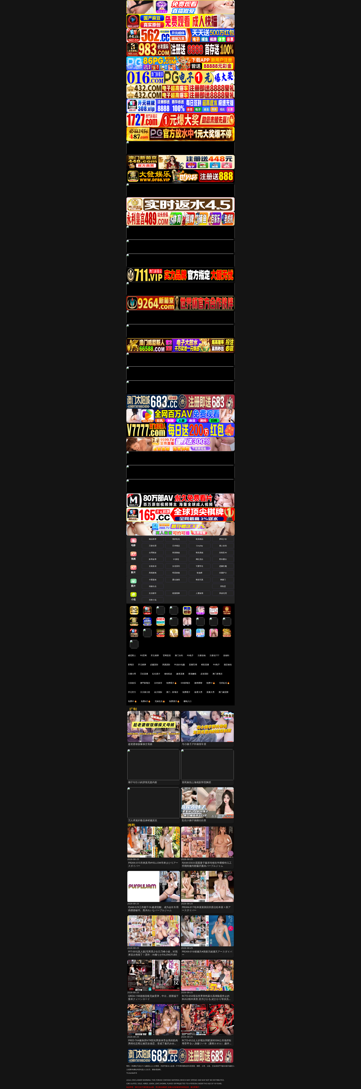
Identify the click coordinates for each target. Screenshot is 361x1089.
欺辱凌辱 (152, 559)
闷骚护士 (223, 572)
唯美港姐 (199, 552)
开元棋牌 (155, 655)
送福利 (226, 655)
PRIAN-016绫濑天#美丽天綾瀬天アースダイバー (207, 953)
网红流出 (199, 559)
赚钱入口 (188, 701)
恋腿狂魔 (223, 566)
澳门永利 (179, 655)
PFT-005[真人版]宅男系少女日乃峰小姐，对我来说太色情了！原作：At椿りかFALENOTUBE (153, 953)
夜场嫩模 (192, 673)
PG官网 (143, 655)
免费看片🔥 (171, 683)
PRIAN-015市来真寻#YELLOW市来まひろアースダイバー (153, 864)
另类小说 (152, 599)
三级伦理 (152, 545)
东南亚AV (223, 552)
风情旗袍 (152, 572)
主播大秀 (132, 673)
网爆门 (223, 579)
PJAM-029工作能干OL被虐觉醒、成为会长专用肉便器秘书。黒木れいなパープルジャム (153, 908)
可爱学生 (199, 566)
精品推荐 (152, 539)
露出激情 (176, 579)
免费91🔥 (132, 701)
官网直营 (167, 655)
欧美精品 (199, 539)
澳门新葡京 (218, 673)
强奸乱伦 (176, 539)
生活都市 (152, 593)
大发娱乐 (132, 683)
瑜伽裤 (199, 572)
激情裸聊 (198, 683)
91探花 (176, 559)
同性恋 (223, 586)
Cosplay (199, 545)
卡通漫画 (152, 579)
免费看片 (186, 692)
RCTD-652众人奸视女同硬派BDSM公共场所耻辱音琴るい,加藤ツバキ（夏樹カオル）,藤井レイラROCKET (207, 1043)
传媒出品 (152, 586)
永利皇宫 (158, 683)
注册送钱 (202, 655)
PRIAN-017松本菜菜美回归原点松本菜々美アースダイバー (206, 908)
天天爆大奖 (145, 692)
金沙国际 (158, 692)
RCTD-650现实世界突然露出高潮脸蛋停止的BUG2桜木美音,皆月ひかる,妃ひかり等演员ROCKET (205, 999)
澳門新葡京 (145, 683)
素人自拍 (223, 545)
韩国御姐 (176, 552)
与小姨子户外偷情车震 (194, 744)
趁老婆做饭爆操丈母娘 (140, 744)
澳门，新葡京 (172, 692)
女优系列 (176, 566)
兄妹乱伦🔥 (160, 701)
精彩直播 (205, 664)
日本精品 (176, 545)
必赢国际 (154, 664)
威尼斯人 (132, 655)
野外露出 (223, 559)
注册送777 (214, 655)
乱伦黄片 (156, 673)
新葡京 (131, 664)
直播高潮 (193, 664)
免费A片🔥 (146, 701)
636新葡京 (185, 683)
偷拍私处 (168, 673)
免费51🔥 (210, 683)
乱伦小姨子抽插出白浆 (194, 820)
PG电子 (190, 655)
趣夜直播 (180, 673)
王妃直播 (144, 673)
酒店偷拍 (228, 664)
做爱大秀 (198, 692)
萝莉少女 (223, 539)
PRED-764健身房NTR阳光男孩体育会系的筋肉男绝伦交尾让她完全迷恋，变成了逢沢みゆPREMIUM (153, 1043)
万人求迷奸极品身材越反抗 (142, 820)
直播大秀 (210, 692)
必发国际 (205, 673)
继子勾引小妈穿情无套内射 (142, 782)
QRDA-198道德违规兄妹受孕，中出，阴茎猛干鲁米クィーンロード (153, 997)
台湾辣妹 (152, 552)
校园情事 (176, 593)
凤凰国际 (166, 664)
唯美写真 (199, 579)
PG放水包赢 (179, 664)
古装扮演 (152, 566)
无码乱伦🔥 (224, 683)
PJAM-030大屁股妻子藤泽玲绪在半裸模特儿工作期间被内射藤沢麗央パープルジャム (207, 864)
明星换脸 (176, 572)
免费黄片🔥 (174, 701)
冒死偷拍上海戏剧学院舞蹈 (196, 782)
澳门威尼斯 (224, 692)
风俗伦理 (223, 593)
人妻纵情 (199, 593)
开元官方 (132, 692)
